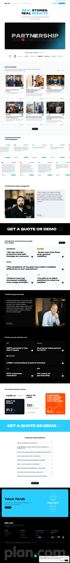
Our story (13, 3)
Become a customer (62, 3)
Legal (64, 542)
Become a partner (54, 3)
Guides (37, 534)
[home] (7, 3)
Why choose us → (8, 526)
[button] (26, 3)
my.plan (16, 3)
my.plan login (22, 534)
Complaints (52, 542)
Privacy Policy (56, 542)
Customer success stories (24, 537)
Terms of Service (48, 542)
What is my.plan (22, 532)
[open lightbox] (35, 36)
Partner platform (7, 534)
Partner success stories (8, 532)
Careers (29, 3)
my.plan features (22, 535)
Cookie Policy (61, 542)
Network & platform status (40, 532)
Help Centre (37, 535)
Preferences (62, 560)
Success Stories (21, 3)
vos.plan (6, 535)
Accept (66, 560)
